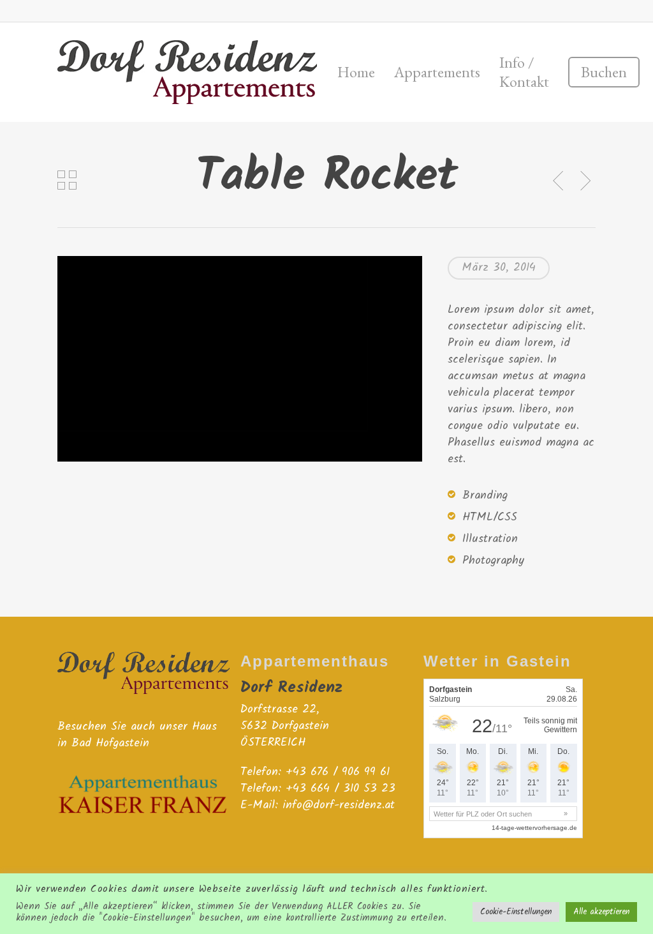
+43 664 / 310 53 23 (340, 789)
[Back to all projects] (67, 180)
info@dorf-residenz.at (338, 805)
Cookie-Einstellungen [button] (516, 912)
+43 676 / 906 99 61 (338, 772)
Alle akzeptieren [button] (601, 912)
